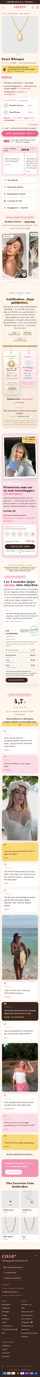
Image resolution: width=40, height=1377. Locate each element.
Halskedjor (6, 1308)
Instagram (6, 1346)
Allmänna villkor (14, 1369)
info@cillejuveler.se (10, 1292)
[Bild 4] (22, 54)
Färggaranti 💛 (27, 1322)
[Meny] (2, 7)
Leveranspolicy (27, 1315)
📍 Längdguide (33, 124)
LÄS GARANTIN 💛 (13, 1172)
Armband (5, 1319)
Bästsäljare (6, 1304)
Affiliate (24, 1337)
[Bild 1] (17, 54)
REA (3, 1333)
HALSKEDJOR (13, 13)
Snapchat (5, 1356)
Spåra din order (27, 1312)
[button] (33, 7)
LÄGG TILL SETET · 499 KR (20, 546)
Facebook (6, 1353)
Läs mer (27, 142)
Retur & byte (26, 1319)
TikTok (4, 1349)
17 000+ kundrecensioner (27, 63)
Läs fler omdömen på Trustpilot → (20, 1154)
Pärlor (4, 1322)
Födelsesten (7, 1326)
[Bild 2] (19, 54)
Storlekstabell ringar (29, 1333)
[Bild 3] (20, 54)
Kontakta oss (26, 1304)
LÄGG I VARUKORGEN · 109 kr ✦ (20, 133)
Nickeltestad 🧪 (27, 1326)
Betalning (25, 1329)
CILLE (4, 13)
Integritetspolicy (26, 1369)
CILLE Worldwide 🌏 (9, 1329)
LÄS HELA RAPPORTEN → (16, 680)
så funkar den (24, 89)
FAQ (23, 1308)
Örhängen (6, 1312)
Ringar (4, 1315)
